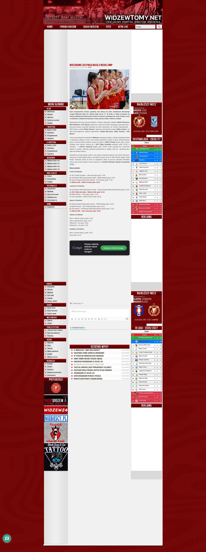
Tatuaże (50, 348)
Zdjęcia (49, 320)
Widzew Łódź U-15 (53, 169)
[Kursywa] (75, 319)
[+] (105, 319)
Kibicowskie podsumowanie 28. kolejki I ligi (88, 361)
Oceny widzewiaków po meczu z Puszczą (87, 376)
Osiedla (49, 298)
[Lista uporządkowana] (85, 319)
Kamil (89, 67)
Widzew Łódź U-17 (53, 163)
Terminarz (50, 133)
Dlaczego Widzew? (53, 333)
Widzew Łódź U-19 (53, 161)
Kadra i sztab (51, 130)
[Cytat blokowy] (92, 319)
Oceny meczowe (53, 194)
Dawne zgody (51, 313)
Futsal (49, 176)
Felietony (50, 336)
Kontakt (50, 364)
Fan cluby (50, 295)
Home (50, 26)
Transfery (50, 138)
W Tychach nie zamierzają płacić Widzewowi (89, 356)
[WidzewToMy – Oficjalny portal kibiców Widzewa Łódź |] (103, 12)
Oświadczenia (52, 197)
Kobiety (50, 182)
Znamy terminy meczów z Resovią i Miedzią (88, 359)
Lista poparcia (52, 200)
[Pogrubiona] (72, 319)
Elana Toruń (51, 308)
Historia (50, 114)
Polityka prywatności (54, 372)
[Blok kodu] (95, 319)
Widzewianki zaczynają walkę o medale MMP (91, 65)
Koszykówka (51, 179)
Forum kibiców (68, 26)
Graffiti (49, 354)
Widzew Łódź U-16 (53, 166)
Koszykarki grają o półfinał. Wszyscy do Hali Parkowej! (93, 370)
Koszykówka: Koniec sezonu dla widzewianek (89, 353)
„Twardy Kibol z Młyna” (55, 330)
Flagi (49, 345)
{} (102, 319)
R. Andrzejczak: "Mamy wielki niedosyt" (87, 350)
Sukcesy (50, 117)
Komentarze (51, 375)
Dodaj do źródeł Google (114, 248)
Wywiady (50, 191)
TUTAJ (72, 164)
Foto (108, 26)
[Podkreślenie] (78, 319)
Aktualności (51, 188)
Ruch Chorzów (52, 311)
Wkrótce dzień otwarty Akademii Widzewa (88, 379)
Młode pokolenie (52, 351)
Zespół (49, 367)
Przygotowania (52, 135)
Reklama (50, 369)
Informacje (51, 111)
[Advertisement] (56, 66)
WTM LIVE (123, 26)
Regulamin (51, 207)
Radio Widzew (91, 26)
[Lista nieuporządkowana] (88, 319)
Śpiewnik (50, 343)
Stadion (49, 123)
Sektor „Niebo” (52, 301)
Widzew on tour (52, 357)
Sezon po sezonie (53, 120)
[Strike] (82, 319)
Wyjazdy (50, 292)
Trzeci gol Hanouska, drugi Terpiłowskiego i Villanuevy (92, 367)
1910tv (49, 323)
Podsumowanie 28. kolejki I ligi (84, 373)
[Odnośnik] (98, 319)
